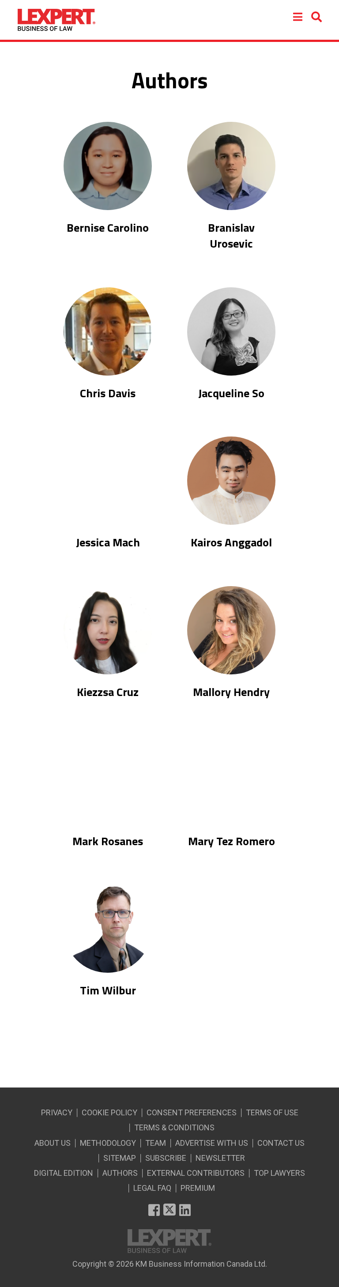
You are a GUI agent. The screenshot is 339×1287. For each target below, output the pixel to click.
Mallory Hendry (231, 692)
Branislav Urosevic (231, 236)
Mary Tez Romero (231, 841)
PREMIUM (198, 1188)
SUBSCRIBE (165, 1158)
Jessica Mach (108, 542)
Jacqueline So (231, 393)
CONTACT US (281, 1143)
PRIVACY (56, 1112)
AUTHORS (120, 1173)
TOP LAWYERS (279, 1173)
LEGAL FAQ (152, 1188)
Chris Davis (108, 393)
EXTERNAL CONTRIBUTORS (196, 1173)
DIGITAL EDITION (63, 1173)
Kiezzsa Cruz (108, 692)
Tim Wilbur (108, 990)
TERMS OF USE (272, 1112)
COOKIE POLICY (109, 1112)
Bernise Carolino (108, 228)
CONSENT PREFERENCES (192, 1112)
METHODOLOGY (108, 1143)
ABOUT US (52, 1143)
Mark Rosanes (107, 841)
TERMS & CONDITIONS (174, 1127)
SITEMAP (119, 1158)
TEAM (155, 1143)
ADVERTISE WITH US (211, 1143)
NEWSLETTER (220, 1158)
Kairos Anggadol (231, 542)
